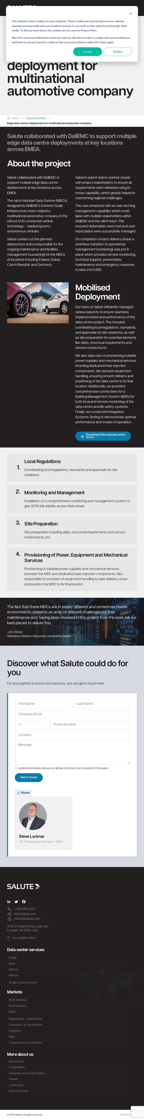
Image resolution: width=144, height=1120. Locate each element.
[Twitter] (16, 902)
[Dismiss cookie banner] (131, 14)
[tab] (23, 793)
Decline (117, 51)
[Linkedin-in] (8, 902)
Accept (87, 51)
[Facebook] (24, 902)
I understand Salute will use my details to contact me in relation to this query (63, 768)
